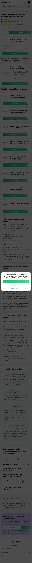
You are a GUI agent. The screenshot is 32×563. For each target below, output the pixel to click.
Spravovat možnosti (16, 285)
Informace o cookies (15, 288)
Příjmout (16, 281)
